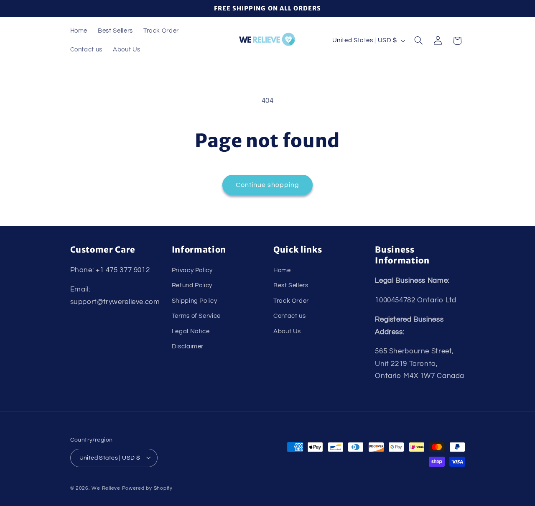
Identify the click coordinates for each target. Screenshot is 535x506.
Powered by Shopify (147, 488)
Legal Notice (191, 331)
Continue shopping (268, 184)
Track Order (291, 300)
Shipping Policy (194, 300)
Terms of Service (196, 316)
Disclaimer (188, 346)
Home (282, 270)
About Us (287, 331)
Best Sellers (290, 285)
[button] (418, 40)
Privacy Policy (192, 270)
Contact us (289, 316)
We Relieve (106, 488)
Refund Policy (192, 285)
